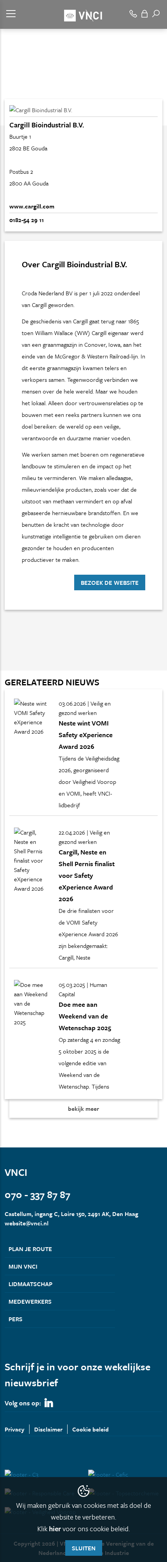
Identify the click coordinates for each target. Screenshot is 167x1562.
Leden (32, 85)
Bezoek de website (110, 582)
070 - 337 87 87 (37, 1194)
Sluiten (84, 1548)
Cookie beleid (90, 1429)
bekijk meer (83, 1108)
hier (55, 1528)
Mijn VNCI (23, 1266)
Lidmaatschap (30, 1284)
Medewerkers (30, 1301)
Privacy (14, 1429)
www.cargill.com (31, 206)
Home (12, 85)
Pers (16, 1319)
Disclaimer (48, 1429)
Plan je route (30, 1248)
